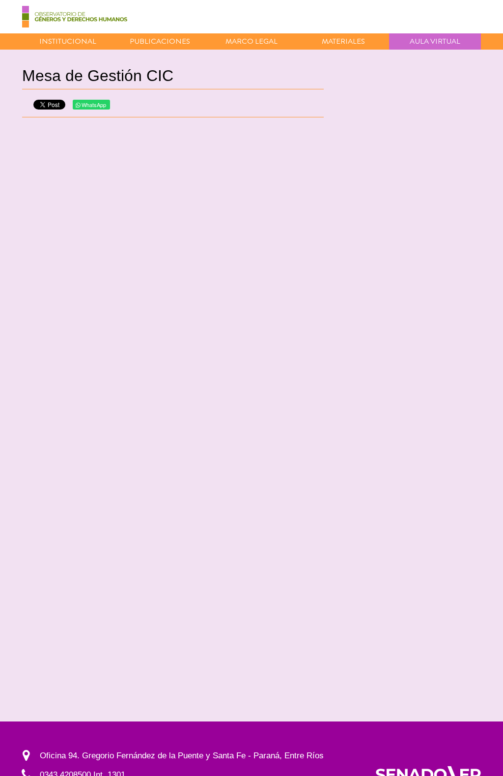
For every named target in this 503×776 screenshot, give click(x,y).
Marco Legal (251, 41)
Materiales (343, 41)
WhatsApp (93, 105)
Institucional (67, 41)
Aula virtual (435, 41)
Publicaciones (160, 41)
